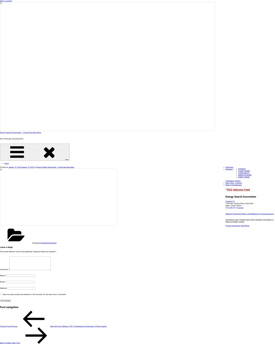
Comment (4, 269)
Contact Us (230, 201)
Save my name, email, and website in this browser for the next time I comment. (34, 294)
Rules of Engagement (233, 185)
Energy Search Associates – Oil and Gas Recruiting (20, 132)
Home (6, 163)
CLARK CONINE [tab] (244, 171)
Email (3, 282)
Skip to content (6, 1)
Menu (67, 159)
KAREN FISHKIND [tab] (245, 175)
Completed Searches (48, 243)
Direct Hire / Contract (233, 183)
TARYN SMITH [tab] (243, 173)
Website (3, 288)
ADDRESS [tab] (242, 169)
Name (3, 275)
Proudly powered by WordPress (237, 226)
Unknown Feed (241, 189)
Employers (229, 167)
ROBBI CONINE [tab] (244, 177)
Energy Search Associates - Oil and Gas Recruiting (55, 167)
